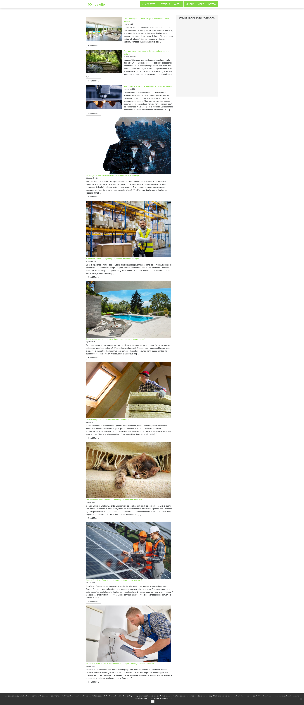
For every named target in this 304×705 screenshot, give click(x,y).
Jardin (177, 4)
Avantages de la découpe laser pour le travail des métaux (148, 86)
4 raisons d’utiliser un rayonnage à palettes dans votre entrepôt (112, 258)
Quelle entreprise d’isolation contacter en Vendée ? (107, 419)
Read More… (93, 45)
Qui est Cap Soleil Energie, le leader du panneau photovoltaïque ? (114, 580)
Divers (212, 4)
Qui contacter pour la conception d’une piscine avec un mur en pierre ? (115, 339)
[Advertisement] (196, 59)
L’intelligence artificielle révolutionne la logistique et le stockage (112, 175)
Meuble (190, 4)
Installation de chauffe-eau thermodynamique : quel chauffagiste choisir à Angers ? (121, 663)
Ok (153, 702)
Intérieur (164, 4)
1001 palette (95, 4)
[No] (301, 699)
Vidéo (201, 4)
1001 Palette (148, 4)
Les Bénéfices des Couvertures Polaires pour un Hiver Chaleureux (114, 499)
